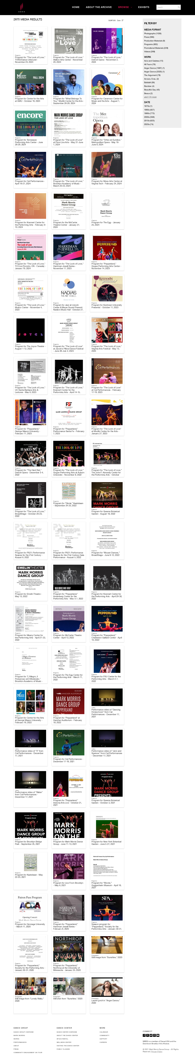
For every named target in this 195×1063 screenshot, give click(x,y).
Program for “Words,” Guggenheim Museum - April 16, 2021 (106, 885)
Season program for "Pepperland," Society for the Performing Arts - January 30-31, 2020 (107, 927)
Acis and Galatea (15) (153, 61)
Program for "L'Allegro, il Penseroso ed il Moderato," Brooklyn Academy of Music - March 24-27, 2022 (29, 680)
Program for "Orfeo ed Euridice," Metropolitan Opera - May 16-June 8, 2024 (106, 142)
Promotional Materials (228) (156, 48)
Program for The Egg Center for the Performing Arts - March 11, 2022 (68, 677)
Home (76, 7)
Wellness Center (64, 1042)
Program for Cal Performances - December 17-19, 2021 (68, 760)
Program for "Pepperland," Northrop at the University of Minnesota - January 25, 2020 (67, 967)
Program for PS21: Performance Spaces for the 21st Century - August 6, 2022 (30, 555)
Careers (103, 1042)
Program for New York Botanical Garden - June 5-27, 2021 (106, 842)
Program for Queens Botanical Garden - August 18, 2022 (105, 512)
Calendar (104, 1032)
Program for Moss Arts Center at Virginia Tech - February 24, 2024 (107, 182)
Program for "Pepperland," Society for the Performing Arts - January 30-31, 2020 (30, 967)
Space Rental (62, 1039)
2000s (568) (149, 117)
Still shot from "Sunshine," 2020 (67, 998)
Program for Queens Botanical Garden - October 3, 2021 (105, 801)
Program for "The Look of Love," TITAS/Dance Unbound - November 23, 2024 (30, 59)
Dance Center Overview (67, 1032)
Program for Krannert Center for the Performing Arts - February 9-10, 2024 (30, 224)
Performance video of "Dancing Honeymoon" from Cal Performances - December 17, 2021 (106, 713)
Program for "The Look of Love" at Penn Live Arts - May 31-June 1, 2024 (68, 142)
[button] (179, 7)
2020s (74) (148, 124)
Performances (20, 1042)
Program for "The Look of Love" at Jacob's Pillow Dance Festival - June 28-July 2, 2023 (68, 348)
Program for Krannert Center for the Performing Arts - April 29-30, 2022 (107, 596)
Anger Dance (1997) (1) (154, 68)
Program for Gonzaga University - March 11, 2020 (30, 925)
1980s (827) (149, 110)
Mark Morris (19, 1035)
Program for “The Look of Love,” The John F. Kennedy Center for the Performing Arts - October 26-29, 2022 (107, 473)
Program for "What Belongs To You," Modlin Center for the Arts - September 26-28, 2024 (68, 100)
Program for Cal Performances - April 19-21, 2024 (30, 182)
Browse (123, 7)
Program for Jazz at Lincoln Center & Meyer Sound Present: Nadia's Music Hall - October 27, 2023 (68, 308)
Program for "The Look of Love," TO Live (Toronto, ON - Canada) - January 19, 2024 (30, 266)
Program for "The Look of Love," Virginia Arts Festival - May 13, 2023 (107, 348)
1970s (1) (148, 106)
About (16, 1045)
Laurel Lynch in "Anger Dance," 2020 (106, 1001)
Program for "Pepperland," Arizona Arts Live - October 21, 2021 (67, 802)
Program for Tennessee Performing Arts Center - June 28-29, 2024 (29, 142)
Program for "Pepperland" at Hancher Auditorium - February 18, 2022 (67, 720)
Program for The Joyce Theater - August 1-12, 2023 (30, 347)
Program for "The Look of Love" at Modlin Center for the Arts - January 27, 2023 (106, 431)
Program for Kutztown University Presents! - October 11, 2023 (107, 306)
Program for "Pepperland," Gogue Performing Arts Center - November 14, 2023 (106, 266)
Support (103, 1039)
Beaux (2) (148, 93)
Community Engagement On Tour (28, 1052)
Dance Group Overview (24, 1032)
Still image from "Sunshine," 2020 (107, 957)
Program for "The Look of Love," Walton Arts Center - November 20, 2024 (68, 59)
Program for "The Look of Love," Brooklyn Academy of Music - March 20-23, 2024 (68, 183)
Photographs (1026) (152, 33)
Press (16, 1049)
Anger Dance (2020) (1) (154, 71)
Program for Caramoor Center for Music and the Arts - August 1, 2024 (107, 100)
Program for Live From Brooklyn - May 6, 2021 (68, 884)
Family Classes (63, 1049)
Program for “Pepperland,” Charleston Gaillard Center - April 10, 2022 (107, 637)
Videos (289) (149, 51)
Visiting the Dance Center (68, 1045)
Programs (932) (151, 44)
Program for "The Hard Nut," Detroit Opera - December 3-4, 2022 (29, 472)
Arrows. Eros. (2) (151, 79)
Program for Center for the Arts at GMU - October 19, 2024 (29, 99)
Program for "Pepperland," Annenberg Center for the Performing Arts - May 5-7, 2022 (68, 596)
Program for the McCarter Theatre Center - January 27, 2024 (66, 224)
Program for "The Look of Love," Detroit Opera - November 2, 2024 (107, 59)
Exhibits (143, 7)
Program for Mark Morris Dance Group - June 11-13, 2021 (68, 842)
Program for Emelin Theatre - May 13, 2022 (28, 595)
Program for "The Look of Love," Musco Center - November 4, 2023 (30, 307)
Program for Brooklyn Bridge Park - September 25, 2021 (28, 842)
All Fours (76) (150, 64)
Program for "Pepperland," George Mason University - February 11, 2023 (27, 431)
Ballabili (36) (149, 82)
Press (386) (149, 37)
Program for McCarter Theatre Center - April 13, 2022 (67, 636)
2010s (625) (149, 120)
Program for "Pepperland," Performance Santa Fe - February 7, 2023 (68, 431)
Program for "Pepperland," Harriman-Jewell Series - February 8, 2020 (65, 926)
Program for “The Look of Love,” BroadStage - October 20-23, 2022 (30, 513)
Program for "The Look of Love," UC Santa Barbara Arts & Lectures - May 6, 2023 (30, 389)
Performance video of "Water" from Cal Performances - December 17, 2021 (29, 794)
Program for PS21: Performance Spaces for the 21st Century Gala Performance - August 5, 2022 (68, 555)
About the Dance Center (67, 1035)
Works (16, 1039)
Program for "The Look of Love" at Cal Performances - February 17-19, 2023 (106, 389)
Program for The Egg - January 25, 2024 (106, 223)
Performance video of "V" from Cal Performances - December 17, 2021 (29, 753)
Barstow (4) (149, 86)
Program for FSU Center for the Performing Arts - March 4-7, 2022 (106, 678)
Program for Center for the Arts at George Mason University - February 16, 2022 (29, 720)
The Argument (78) (152, 75)
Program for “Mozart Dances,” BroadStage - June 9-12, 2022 (106, 553)
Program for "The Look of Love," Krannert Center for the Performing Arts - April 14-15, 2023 (68, 391)
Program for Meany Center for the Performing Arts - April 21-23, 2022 (30, 637)
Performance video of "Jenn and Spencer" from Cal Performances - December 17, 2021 (107, 753)
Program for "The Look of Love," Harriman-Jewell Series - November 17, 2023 (68, 266)
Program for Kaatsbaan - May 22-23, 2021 (29, 876)
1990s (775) (149, 113)
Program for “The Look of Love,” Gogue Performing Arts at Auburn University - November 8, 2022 (68, 472)
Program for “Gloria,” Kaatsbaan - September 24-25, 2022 (68, 504)
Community (104, 1035)
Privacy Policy (156, 1052)
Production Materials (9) (154, 41)
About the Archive (99, 7)
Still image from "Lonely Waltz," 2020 (29, 999)
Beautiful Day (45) (152, 90)
